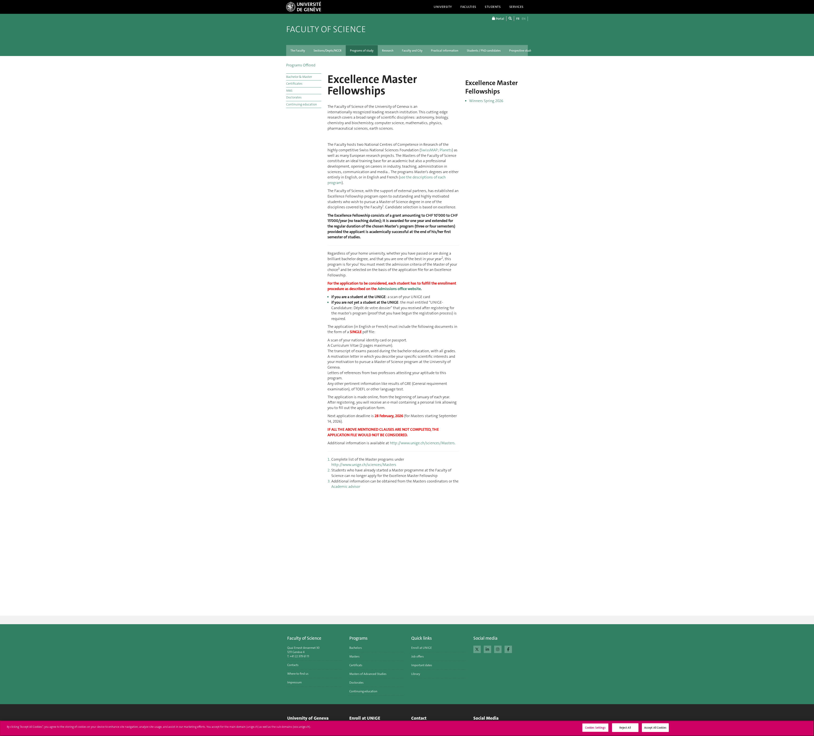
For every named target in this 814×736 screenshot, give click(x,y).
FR (518, 19)
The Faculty (297, 50)
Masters (354, 656)
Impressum (294, 682)
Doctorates (293, 97)
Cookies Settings (595, 727)
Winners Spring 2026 (486, 100)
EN (523, 19)
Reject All (625, 727)
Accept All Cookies (655, 727)
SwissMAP (429, 150)
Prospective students (522, 50)
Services (516, 7)
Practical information (444, 50)
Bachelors (355, 648)
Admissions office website (399, 288)
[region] (407, 728)
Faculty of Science (326, 29)
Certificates (294, 83)
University (443, 7)
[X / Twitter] (477, 648)
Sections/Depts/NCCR (327, 50)
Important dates (421, 665)
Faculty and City (412, 50)
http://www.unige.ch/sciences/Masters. (423, 443)
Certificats (355, 665)
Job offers (417, 656)
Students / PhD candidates (484, 50)
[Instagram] (498, 648)
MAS (289, 90)
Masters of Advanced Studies (367, 674)
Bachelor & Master (299, 77)
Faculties (468, 7)
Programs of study (362, 50)
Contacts (292, 665)
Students (493, 7)
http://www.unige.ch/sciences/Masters (363, 464)
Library (415, 674)
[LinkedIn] (487, 648)
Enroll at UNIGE (421, 648)
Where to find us (297, 674)
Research (387, 50)
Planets (446, 150)
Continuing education (301, 104)
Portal (499, 19)
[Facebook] (508, 648)
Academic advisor (345, 486)
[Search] (510, 18)
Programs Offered (300, 65)
